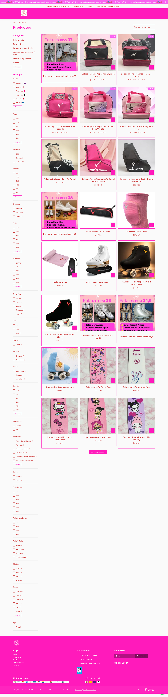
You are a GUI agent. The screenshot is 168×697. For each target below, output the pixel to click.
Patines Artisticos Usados (23, 48)
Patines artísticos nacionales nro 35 (59, 234)
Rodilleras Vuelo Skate (136, 231)
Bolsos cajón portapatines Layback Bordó (98, 75)
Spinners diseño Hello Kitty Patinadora (59, 438)
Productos (22, 22)
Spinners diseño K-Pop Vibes (98, 437)
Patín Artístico (18, 44)
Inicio (15, 22)
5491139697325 (86, 659)
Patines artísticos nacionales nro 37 (59, 76)
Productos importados (22, 58)
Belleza (16, 63)
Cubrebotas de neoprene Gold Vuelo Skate (136, 283)
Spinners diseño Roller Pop (98, 387)
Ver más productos (98, 452)
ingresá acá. (78, 690)
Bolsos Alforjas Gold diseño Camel (60, 179)
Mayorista (16, 665)
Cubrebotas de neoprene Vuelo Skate (59, 335)
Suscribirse (141, 656)
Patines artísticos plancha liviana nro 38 (98, 336)
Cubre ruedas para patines (98, 282)
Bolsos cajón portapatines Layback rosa (136, 127)
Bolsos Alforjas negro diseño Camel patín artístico (136, 180)
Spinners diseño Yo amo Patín (136, 387)
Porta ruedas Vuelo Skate (98, 231)
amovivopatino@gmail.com (90, 663)
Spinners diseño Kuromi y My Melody (136, 438)
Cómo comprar (18, 662)
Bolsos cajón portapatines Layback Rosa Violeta (98, 127)
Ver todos (17, 67)
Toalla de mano (60, 282)
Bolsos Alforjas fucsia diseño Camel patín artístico (98, 180)
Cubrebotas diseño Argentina (60, 387)
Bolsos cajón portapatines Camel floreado (59, 127)
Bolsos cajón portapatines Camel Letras (136, 75)
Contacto (16, 660)
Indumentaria (18, 40)
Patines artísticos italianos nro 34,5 (136, 336)
